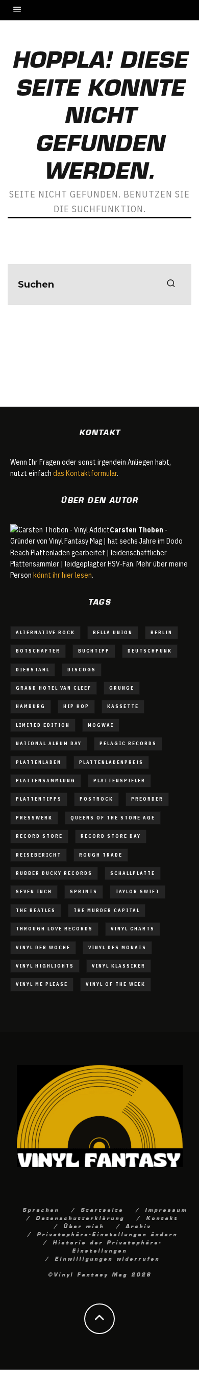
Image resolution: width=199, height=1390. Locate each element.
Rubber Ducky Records (54, 873)
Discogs (81, 669)
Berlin (161, 632)
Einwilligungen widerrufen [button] (107, 1258)
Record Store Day (111, 836)
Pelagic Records (128, 743)
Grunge (121, 688)
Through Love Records (54, 928)
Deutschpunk (150, 651)
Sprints (83, 891)
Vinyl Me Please (42, 984)
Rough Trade (100, 855)
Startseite (102, 1209)
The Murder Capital (106, 910)
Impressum (166, 1209)
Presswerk (34, 817)
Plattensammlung (46, 780)
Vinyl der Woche (43, 947)
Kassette (123, 706)
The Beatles (36, 910)
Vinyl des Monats (117, 947)
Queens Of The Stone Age (112, 817)
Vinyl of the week (115, 984)
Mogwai (101, 725)
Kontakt (162, 1217)
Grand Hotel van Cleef (53, 688)
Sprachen (40, 1209)
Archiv (138, 1225)
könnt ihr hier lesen (62, 575)
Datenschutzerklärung (80, 1217)
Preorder (147, 799)
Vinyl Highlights (45, 966)
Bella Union (113, 632)
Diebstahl (32, 669)
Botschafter (38, 651)
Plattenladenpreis (111, 762)
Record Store (39, 836)
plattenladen (38, 762)
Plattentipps (39, 799)
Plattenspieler (119, 780)
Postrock (96, 799)
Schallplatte (132, 873)
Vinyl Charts (133, 928)
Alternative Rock (45, 632)
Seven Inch (34, 891)
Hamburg (30, 706)
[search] (171, 284)
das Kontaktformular (85, 473)
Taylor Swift (137, 891)
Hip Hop (76, 706)
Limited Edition (43, 725)
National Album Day (49, 743)
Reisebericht (38, 855)
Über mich (83, 1225)
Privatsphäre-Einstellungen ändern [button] (107, 1233)
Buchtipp (94, 651)
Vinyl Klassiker (118, 966)
